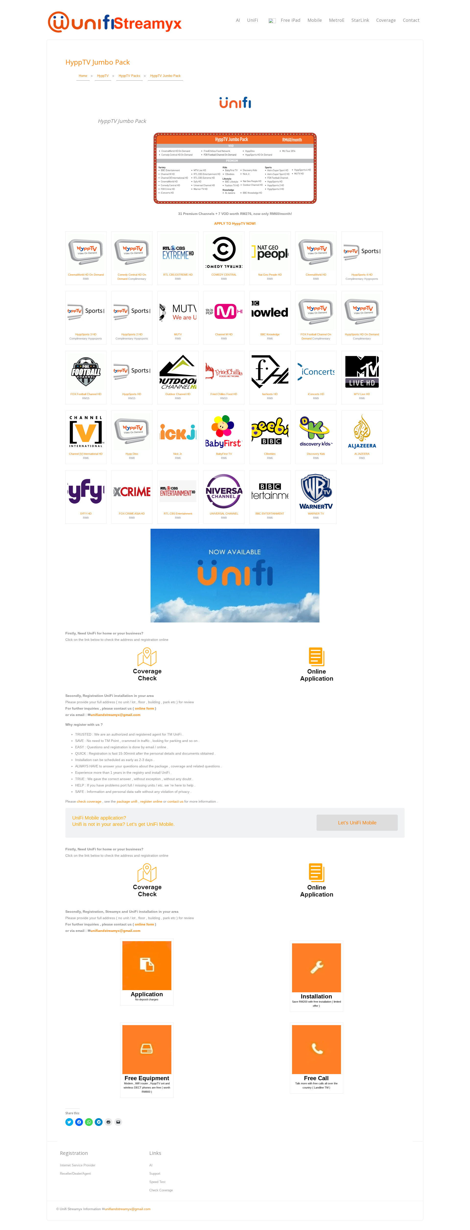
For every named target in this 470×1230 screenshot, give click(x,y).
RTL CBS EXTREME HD (178, 274)
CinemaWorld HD (316, 274)
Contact (411, 20)
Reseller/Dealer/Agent (75, 1173)
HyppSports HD (131, 394)
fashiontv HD (270, 394)
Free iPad (290, 20)
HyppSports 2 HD (131, 334)
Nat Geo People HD (270, 274)
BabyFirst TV (224, 453)
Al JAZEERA (361, 453)
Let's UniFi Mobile (357, 822)
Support (154, 1173)
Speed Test (157, 1182)
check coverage (89, 801)
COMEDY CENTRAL (224, 274)
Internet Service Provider (77, 1165)
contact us (175, 801)
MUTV (178, 334)
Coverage (386, 20)
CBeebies (270, 453)
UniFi (252, 20)
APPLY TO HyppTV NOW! (235, 223)
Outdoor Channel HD (177, 394)
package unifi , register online (139, 801)
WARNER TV (316, 513)
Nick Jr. (177, 453)
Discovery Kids (316, 453)
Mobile (314, 20)
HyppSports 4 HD (362, 274)
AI (238, 20)
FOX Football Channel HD (85, 394)
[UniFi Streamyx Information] (114, 35)
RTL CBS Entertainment (178, 513)
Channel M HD (224, 334)
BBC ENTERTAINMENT (270, 513)
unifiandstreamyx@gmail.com (115, 715)
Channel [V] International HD (86, 453)
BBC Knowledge (270, 334)
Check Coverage (161, 1190)
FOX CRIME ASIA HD (132, 513)
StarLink (360, 20)
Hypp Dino (132, 453)
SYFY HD (86, 513)
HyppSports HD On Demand (362, 334)
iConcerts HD (316, 394)
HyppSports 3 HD (85, 334)
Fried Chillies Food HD (224, 394)
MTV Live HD (362, 394)
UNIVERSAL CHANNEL (224, 513)
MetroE (336, 20)
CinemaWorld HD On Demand (86, 274)
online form (144, 708)
